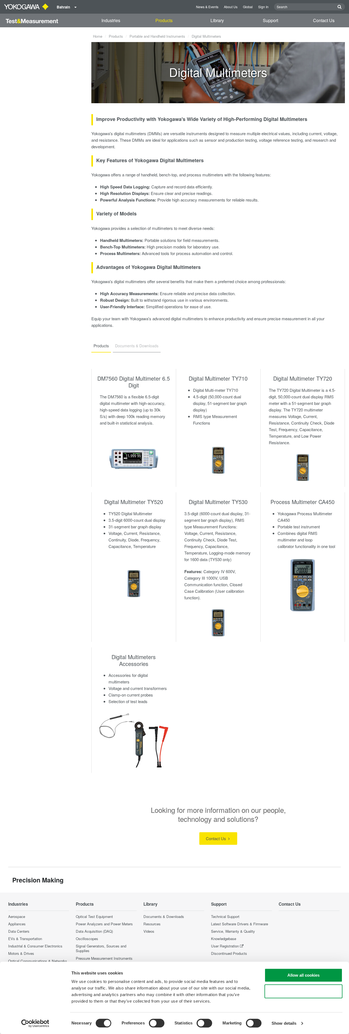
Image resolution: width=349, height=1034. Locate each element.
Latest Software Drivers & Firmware (239, 923)
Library (217, 20)
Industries (110, 20)
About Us (230, 6)
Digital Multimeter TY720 (302, 378)
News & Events (207, 6)
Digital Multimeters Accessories (134, 660)
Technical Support (225, 916)
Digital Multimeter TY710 (218, 378)
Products (164, 20)
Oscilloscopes (87, 938)
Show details (284, 1023)
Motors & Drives (21, 953)
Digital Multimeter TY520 (133, 502)
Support (270, 20)
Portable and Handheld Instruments (157, 36)
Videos (148, 931)
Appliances (17, 923)
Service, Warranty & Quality (233, 931)
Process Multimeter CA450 (302, 502)
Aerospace (16, 916)
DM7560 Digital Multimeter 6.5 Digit (133, 381)
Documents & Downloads (163, 916)
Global (248, 6)
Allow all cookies (303, 975)
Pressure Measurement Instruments (104, 958)
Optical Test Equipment (94, 916)
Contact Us (324, 20)
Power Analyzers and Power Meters (104, 923)
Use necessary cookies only (303, 991)
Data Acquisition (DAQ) (94, 931)
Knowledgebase (223, 938)
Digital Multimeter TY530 (218, 502)
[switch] (156, 1023)
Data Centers (18, 931)
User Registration (225, 946)
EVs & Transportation (25, 938)
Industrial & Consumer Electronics (35, 946)
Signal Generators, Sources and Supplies (101, 948)
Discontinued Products (229, 953)
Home (97, 36)
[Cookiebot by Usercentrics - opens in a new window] (35, 1023)
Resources (152, 923)
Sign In (263, 6)
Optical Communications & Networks (37, 961)
